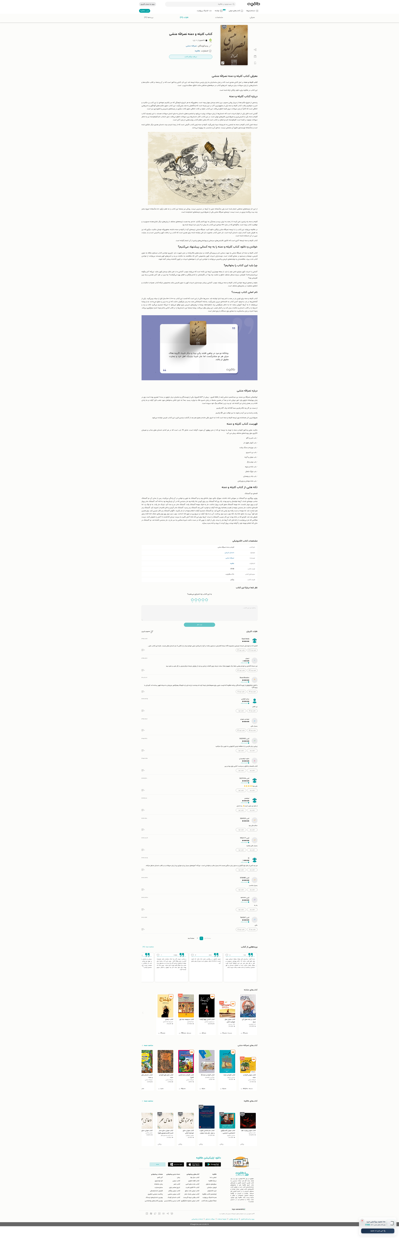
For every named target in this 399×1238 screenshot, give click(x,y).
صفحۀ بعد (191, 938)
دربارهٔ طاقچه (212, 1181)
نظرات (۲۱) (184, 17)
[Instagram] (147, 1210)
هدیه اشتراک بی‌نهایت (209, 1197)
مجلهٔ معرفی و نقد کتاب (208, 1201)
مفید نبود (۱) (241, 691)
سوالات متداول (210, 1216)
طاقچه (232, 563)
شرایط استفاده (221, 1216)
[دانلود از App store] (194, 1164)
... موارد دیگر (158, 1164)
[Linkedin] (159, 1210)
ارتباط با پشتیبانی (197, 1216)
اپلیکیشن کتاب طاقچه (209, 1194)
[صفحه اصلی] (253, 4)
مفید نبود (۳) (241, 670)
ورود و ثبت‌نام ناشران (247, 1216)
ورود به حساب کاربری (147, 4)
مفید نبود (241, 711)
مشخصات (219, 17)
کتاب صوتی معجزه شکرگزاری (190, 1201)
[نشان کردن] (255, 63)
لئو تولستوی (159, 1181)
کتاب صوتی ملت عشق (192, 1191)
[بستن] (362, 1220)
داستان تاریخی (229, 553)
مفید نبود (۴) (241, 650)
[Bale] (172, 1210)
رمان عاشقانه (158, 1184)
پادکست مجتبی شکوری (155, 1194)
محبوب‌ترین (146, 631)
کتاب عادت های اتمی (192, 1184)
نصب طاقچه (144, 11)
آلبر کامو (160, 1177)
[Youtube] (163, 1210)
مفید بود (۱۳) (252, 670)
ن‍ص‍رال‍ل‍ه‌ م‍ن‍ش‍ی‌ (230, 558)
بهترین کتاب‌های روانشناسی (154, 1201)
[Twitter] (155, 1210)
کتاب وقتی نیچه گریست (191, 1197)
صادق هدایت (159, 1187)
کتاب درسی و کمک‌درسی (172, 1201)
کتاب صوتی (176, 1181)
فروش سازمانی (211, 1187)
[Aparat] (151, 1210)
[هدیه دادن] (255, 56)
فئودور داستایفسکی (156, 1191)
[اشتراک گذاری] (255, 50)
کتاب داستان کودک (174, 1197)
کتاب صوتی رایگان (174, 1191)
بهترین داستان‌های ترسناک (154, 1197)
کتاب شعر (177, 1184)
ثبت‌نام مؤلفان (233, 1216)
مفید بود (252, 750)
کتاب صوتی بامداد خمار (191, 1194)
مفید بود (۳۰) (252, 650)
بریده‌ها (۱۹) (148, 17)
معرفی (252, 17)
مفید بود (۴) (252, 691)
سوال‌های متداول (211, 1184)
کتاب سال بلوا (194, 1177)
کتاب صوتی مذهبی (174, 1194)
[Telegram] (168, 1210)
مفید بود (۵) (252, 730)
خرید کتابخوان (211, 1191)
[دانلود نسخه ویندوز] (176, 1164)
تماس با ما (213, 1177)
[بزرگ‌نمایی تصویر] (222, 63)
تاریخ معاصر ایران (174, 1187)
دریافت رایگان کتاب (190, 57)
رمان (178, 1177)
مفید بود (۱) (252, 711)
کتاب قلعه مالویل (193, 1181)
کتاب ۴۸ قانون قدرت (192, 1187)
